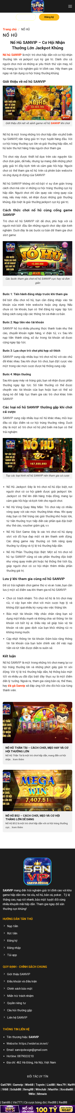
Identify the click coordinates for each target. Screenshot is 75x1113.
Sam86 (6, 1102)
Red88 (52, 1102)
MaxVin (53, 1089)
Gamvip (18, 1084)
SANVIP (55, 123)
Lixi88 (51, 1084)
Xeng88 (28, 1089)
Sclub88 (15, 1089)
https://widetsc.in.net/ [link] (33, 1043)
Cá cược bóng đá (35, 1102)
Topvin (40, 1084)
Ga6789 (6, 1084)
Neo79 (61, 1084)
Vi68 (5, 1089)
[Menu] (70, 6)
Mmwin (42, 1094)
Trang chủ (10, 29)
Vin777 (17, 1102)
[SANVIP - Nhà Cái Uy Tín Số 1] (37, 6)
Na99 (71, 1084)
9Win (31, 1094)
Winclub (40, 1089)
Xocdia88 (66, 1089)
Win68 (29, 1084)
